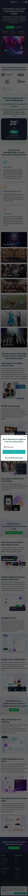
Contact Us (3, 872)
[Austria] (22, 2)
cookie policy (4, 890)
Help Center (3, 870)
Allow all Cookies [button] (20, 893)
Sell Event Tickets (4, 858)
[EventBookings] (14, 2)
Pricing (2, 865)
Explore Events (4, 863)
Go (14, 452)
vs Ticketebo (17, 873)
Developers (3, 873)
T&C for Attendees (5, 883)
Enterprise (3, 862)
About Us (16, 857)
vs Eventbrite (17, 872)
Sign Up (16, 860)
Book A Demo (18, 27)
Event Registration (5, 860)
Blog (16, 858)
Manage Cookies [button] (7, 893)
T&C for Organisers (14, 883)
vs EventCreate (18, 878)
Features (3, 857)
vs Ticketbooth (18, 875)
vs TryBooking (17, 870)
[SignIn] (26, 2)
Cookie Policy (13, 884)
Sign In (16, 862)
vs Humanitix (17, 876)
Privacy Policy (23, 883)
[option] (14, 239)
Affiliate (16, 863)
